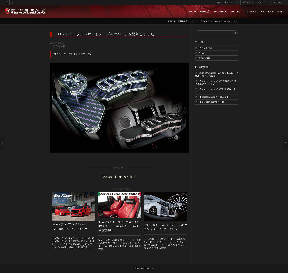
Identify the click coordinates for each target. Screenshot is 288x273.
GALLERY (267, 11)
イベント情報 (205, 48)
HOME (218, 2)
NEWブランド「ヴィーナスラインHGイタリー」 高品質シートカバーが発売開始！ (119, 226)
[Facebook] (7, 2)
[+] (73, 206)
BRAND (235, 11)
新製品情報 (59, 46)
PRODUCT (220, 11)
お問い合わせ (247, 2)
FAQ (279, 11)
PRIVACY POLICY (274, 2)
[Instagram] (12, 2)
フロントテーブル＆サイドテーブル (73, 54)
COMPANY (250, 11)
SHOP (203, 11)
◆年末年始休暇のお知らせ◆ (214, 97)
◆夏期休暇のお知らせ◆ (211, 102)
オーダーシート (232, 2)
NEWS (192, 11)
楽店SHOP (260, 2)
